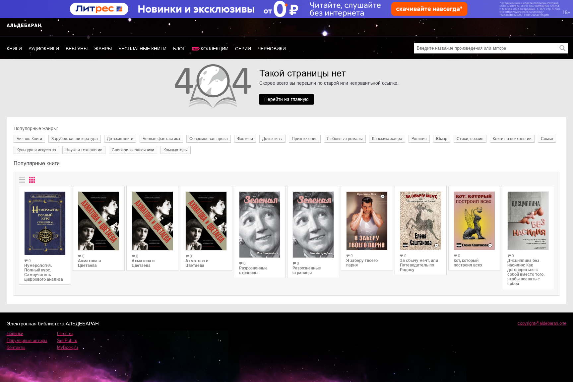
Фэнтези (245, 138)
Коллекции (214, 48)
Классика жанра (387, 138)
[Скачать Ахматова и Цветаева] (98, 220)
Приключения (305, 138)
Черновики (272, 48)
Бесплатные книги (142, 48)
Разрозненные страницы (253, 270)
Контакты (16, 347)
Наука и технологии (83, 150)
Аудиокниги (44, 48)
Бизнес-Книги (29, 138)
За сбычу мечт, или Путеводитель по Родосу (419, 265)
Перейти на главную (286, 99)
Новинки (15, 333)
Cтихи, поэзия (470, 138)
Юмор (441, 138)
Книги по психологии (512, 138)
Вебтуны (77, 48)
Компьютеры (175, 150)
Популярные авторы (27, 340)
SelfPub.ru (67, 340)
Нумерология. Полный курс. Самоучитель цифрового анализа (43, 272)
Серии (243, 48)
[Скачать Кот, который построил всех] (474, 220)
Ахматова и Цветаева (89, 263)
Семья (547, 138)
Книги (14, 48)
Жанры (103, 48)
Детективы (272, 138)
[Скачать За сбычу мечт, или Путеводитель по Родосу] (420, 220)
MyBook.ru (67, 347)
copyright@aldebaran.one (542, 323)
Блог (179, 48)
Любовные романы (345, 138)
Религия (419, 138)
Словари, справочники (133, 150)
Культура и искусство (36, 150)
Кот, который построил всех (468, 262)
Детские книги (120, 138)
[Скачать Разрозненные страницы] (260, 224)
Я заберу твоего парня (362, 262)
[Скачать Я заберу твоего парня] (367, 220)
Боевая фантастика (161, 138)
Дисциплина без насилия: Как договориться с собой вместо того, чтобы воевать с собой (525, 272)
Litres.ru (65, 333)
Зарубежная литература (74, 138)
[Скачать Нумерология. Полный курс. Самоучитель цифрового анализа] (45, 223)
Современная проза (208, 138)
